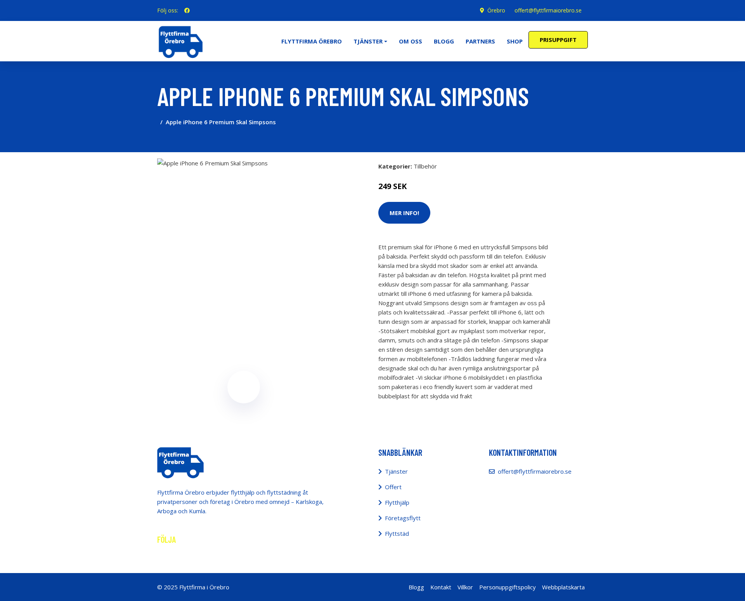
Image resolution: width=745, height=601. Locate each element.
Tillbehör (425, 166)
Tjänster (396, 471)
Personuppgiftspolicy (507, 587)
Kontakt (440, 587)
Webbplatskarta (563, 587)
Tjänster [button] (368, 41)
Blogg (444, 41)
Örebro (496, 10)
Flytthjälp (397, 502)
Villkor (465, 587)
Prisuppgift (558, 39)
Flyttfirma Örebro (311, 41)
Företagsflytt (403, 518)
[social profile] (187, 10)
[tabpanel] (243, 244)
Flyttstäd (397, 533)
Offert (393, 487)
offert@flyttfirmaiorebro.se (548, 10)
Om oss (410, 41)
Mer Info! (404, 213)
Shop (515, 41)
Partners (480, 41)
